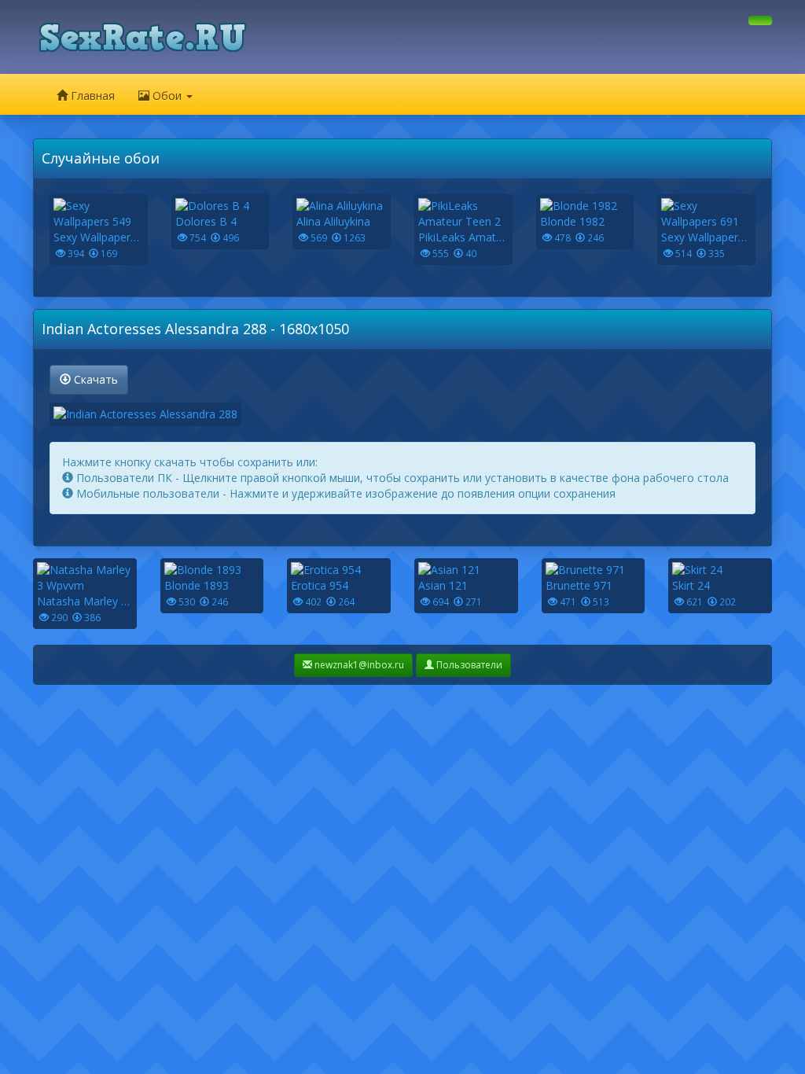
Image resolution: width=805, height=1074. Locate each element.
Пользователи (468, 664)
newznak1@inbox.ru (358, 664)
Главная (91, 95)
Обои (167, 95)
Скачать (94, 379)
